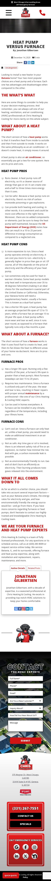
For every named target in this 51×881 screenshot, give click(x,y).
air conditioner (33, 157)
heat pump (35, 137)
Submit (25, 740)
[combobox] (25, 700)
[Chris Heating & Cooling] (25, 12)
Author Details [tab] (18, 568)
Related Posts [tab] (34, 568)
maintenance (32, 393)
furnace (34, 341)
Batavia (5, 78)
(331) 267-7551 (25, 808)
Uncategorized (11, 68)
